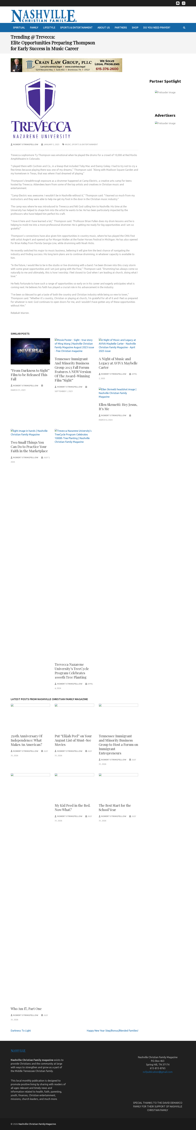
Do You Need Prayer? (156, 27)
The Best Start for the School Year (115, 807)
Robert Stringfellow (25, 144)
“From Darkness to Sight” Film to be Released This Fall (30, 374)
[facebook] (177, 3)
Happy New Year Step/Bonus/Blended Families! (112, 1030)
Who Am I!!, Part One (26, 1008)
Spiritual (19, 27)
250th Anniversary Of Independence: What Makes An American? (26, 740)
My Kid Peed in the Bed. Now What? (72, 807)
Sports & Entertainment (76, 27)
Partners (121, 27)
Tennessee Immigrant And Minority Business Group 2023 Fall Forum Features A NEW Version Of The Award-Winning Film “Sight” (73, 369)
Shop (135, 27)
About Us (104, 27)
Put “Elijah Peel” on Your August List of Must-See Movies (73, 740)
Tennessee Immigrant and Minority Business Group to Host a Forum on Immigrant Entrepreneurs (118, 744)
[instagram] (183, 3)
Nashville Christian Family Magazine (37, 1124)
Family (34, 27)
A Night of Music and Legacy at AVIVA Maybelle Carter (118, 363)
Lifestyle (49, 27)
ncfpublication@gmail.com (158, 1072)
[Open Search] (184, 28)
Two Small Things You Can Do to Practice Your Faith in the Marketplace (29, 446)
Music (68, 144)
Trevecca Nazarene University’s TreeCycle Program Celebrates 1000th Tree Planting (72, 670)
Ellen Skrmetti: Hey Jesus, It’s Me (118, 406)
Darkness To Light (21, 1030)
